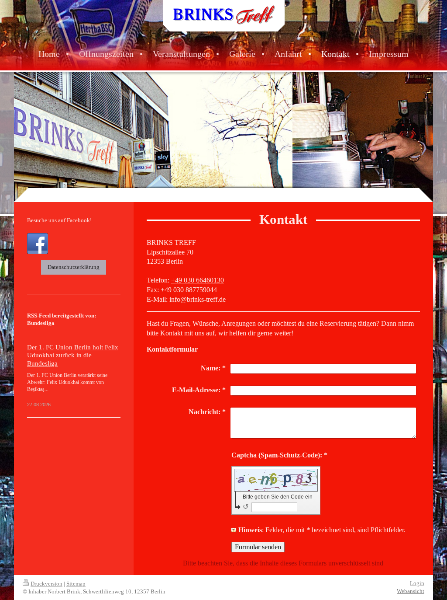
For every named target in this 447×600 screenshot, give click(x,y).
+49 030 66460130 (197, 280)
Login (417, 583)
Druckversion (46, 583)
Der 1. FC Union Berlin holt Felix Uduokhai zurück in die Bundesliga (72, 355)
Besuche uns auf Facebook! (59, 220)
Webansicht (410, 591)
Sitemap (76, 583)
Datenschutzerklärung (74, 267)
